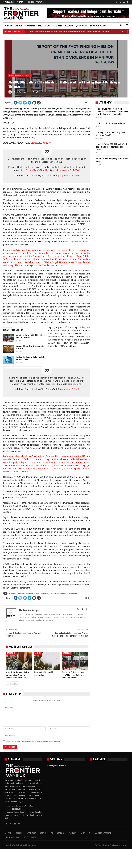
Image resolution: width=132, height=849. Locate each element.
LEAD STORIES (19, 75)
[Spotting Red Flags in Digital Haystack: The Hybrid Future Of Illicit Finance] (8, 360)
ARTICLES (58, 25)
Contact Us (40, 2)
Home (9, 25)
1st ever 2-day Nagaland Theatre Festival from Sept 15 (23, 634)
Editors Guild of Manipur (58, 593)
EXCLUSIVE (69, 25)
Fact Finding (73, 593)
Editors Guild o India (42, 593)
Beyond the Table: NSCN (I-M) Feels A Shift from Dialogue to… (30, 336)
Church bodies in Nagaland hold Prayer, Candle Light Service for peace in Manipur (70, 634)
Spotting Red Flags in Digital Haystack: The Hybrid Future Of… (30, 358)
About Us (31, 2)
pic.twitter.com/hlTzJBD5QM (66, 170)
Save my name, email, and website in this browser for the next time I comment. (33, 741)
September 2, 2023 (69, 175)
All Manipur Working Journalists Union (21, 593)
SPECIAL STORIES (44, 25)
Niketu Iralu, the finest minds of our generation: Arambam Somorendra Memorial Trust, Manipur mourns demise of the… (112, 111)
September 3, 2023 (69, 389)
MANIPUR (18, 25)
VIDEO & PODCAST (100, 25)
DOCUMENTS (31, 837)
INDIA (11, 75)
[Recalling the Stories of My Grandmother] (47, 660)
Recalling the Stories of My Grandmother (111, 123)
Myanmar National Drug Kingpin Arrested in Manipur (30, 347)
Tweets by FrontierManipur (56, 766)
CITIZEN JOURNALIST (12, 837)
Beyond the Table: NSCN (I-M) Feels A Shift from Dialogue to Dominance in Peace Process (111, 147)
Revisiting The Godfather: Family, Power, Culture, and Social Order (111, 133)
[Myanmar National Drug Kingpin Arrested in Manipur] (8, 349)
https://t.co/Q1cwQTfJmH (33, 170)
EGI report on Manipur (40, 142)
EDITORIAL (83, 25)
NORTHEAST (30, 25)
